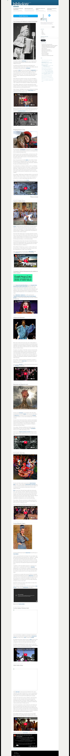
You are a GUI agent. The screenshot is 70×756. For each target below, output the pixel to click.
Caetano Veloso (28, 552)
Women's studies (48, 80)
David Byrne (17, 365)
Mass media (47, 70)
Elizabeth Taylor (25, 587)
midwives (27, 159)
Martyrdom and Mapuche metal (20, 384)
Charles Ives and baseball (45, 54)
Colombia (32, 637)
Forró (14, 490)
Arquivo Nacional (30, 90)
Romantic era (45, 77)
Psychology (51, 73)
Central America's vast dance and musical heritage (48, 47)
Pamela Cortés (18, 294)
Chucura (27, 180)
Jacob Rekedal (33, 428)
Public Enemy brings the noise (29, 8)
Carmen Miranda (15, 553)
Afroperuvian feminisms (19, 317)
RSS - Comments (16, 753)
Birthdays (44, 62)
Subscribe (43, 40)
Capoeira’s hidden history (19, 201)
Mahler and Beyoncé (44, 48)
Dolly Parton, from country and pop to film (47, 44)
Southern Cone (16, 415)
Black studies (49, 62)
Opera (46, 72)
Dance (49, 66)
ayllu (21, 149)
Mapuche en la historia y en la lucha (24, 431)
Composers (45, 65)
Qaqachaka (23, 149)
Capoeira (14, 226)
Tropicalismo (33, 567)
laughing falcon (33, 70)
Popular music (47, 73)
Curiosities (45, 66)
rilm (14, 199)
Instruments (47, 69)
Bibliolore (14, 755)
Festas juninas (33, 484)
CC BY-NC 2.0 (17, 252)
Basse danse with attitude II (45, 53)
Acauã (19, 70)
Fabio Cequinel (31, 251)
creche (31, 639)
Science (47, 77)
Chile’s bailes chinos (18, 665)
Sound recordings (46, 78)
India (44, 69)
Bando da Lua (31, 575)
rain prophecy (28, 68)
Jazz (50, 69)
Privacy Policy (43, 34)
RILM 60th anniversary (49, 74)
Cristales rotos (23, 294)
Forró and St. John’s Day (19, 453)
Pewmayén (34, 415)
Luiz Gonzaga (24, 60)
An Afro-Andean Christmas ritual (21, 608)
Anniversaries (43, 61)
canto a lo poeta (25, 732)
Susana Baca (21, 364)
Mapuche (24, 414)
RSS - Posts (15, 752)
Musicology (51, 70)
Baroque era (48, 61)
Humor (43, 69)
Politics (43, 73)
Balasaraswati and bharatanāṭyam (46, 49)
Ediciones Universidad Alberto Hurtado (22, 285)
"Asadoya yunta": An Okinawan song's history (47, 55)
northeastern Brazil (28, 484)
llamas (36, 149)
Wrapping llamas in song (19, 129)
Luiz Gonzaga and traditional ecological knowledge (25, 21)
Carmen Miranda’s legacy (19, 523)
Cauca (25, 637)
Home (42, 30)
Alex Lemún (21, 412)
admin (15, 606)
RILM (45, 74)
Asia (45, 61)
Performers (50, 72)
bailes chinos (18, 691)
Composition (49, 65)
